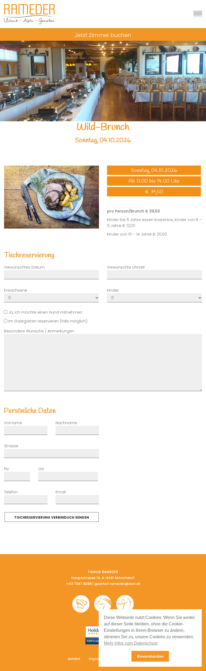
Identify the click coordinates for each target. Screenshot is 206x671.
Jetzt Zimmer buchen (103, 35)
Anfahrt (74, 659)
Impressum (98, 659)
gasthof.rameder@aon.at (117, 583)
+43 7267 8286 (79, 583)
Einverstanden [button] (150, 656)
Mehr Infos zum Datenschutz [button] (131, 643)
